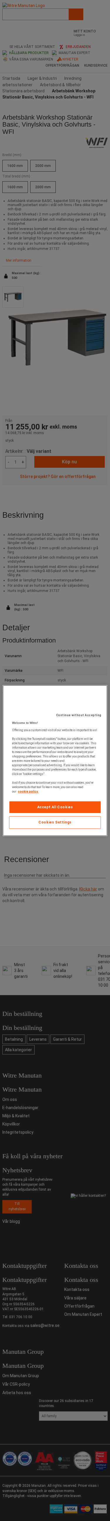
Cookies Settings (55, 823)
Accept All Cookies (55, 807)
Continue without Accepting (78, 715)
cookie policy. (28, 791)
